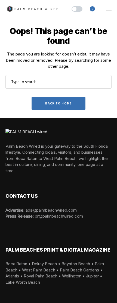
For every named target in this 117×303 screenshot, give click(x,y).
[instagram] (15, 180)
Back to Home (58, 103)
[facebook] (7, 180)
